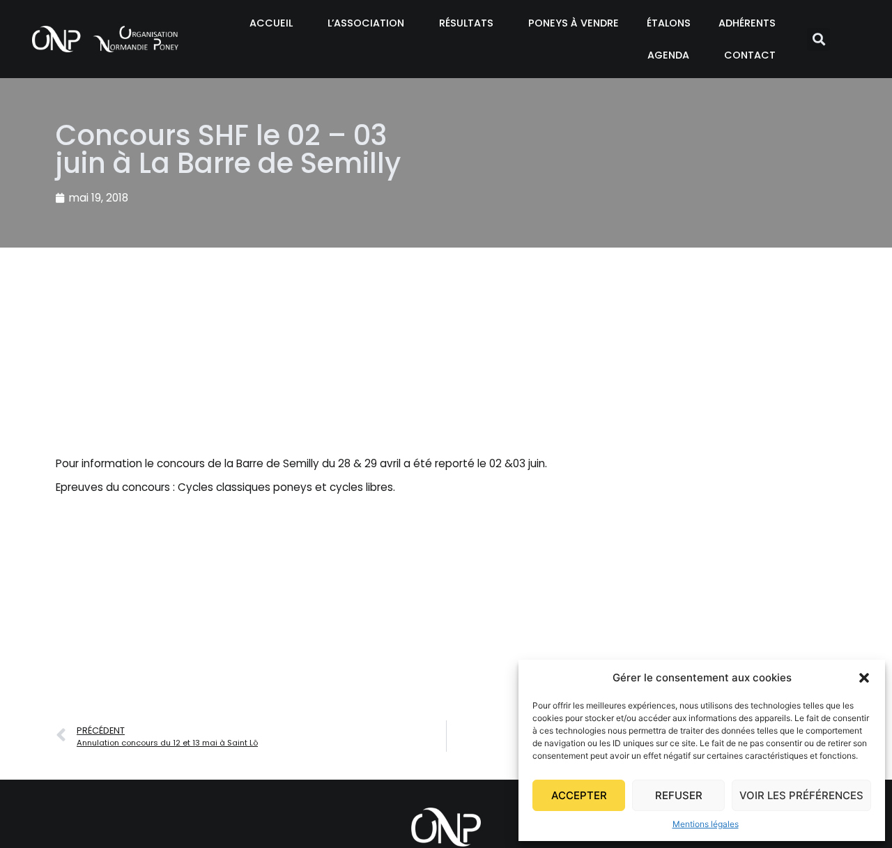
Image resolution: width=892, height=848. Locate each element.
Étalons (669, 23)
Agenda (668, 55)
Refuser (678, 795)
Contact (750, 55)
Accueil (271, 23)
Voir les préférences (801, 795)
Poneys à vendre (573, 23)
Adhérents (747, 23)
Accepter (579, 795)
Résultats (466, 23)
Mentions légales (705, 824)
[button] (864, 678)
